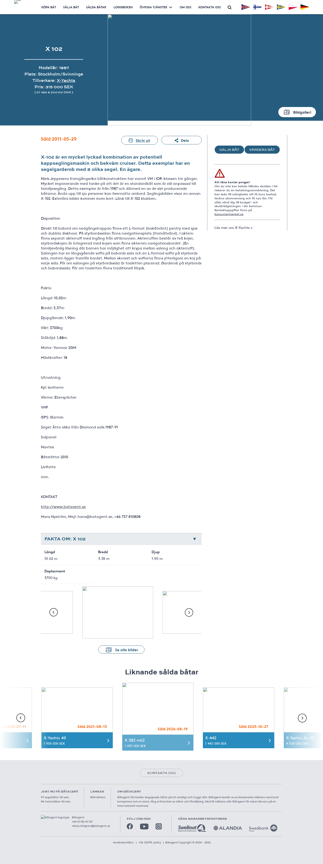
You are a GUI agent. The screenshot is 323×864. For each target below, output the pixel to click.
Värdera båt (262, 149)
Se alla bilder (126, 649)
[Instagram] (159, 826)
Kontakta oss (209, 7)
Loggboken (123, 7)
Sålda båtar (96, 7)
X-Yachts (66, 80)
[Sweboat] (192, 828)
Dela (185, 140)
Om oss (185, 7)
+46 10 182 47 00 (82, 821)
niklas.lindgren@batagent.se (91, 826)
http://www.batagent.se (63, 506)
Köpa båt (48, 7)
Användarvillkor (123, 842)
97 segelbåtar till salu (55, 797)
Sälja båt (71, 7)
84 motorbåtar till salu (55, 801)
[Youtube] (144, 826)
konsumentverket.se (228, 214)
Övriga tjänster (153, 7)
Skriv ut (143, 140)
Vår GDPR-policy (150, 842)
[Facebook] (130, 826)
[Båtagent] (17, 2)
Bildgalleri (302, 112)
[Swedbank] (263, 828)
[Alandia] (228, 828)
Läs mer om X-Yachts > (233, 227)
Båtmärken (97, 797)
